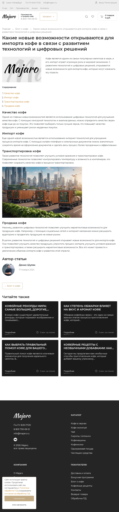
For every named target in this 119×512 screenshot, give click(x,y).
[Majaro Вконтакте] (15, 439)
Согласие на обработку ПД (17, 494)
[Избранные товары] (93, 17)
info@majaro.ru (50, 3)
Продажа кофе (12, 106)
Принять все (19, 498)
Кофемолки (77, 444)
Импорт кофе (11, 97)
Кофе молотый (79, 427)
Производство (22, 8)
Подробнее (10, 332)
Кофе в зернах (78, 423)
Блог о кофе (77, 481)
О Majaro (18, 473)
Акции (35, 8)
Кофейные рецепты (81, 486)
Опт (11, 8)
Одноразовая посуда (82, 448)
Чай (73, 432)
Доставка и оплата (81, 473)
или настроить (19, 505)
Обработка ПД (78, 498)
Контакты (44, 8)
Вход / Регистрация (108, 3)
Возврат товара (79, 494)
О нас (4, 8)
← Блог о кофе (12, 286)
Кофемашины (78, 440)
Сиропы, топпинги (81, 436)
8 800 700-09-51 (29, 19)
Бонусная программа (82, 477)
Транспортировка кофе (16, 101)
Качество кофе (12, 93)
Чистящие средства (81, 453)
